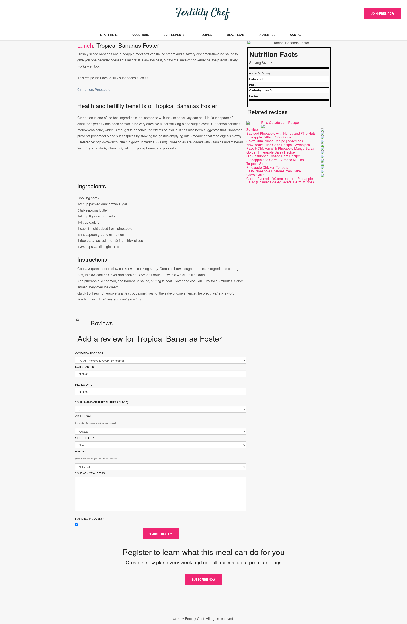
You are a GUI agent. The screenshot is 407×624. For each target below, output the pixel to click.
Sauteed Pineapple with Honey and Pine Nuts (280, 133)
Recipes (205, 35)
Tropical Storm (257, 163)
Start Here (109, 35)
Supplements (174, 35)
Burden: (81, 451)
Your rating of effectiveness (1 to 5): (102, 402)
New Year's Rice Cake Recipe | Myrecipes (278, 144)
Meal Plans (236, 35)
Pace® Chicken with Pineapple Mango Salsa (280, 148)
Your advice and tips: (90, 473)
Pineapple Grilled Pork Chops (268, 137)
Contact (296, 35)
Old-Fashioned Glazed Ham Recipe (273, 156)
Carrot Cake (255, 174)
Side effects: (84, 438)
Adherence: (83, 416)
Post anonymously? (89, 518)
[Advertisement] (161, 170)
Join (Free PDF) (382, 13)
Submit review (160, 533)
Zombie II (253, 129)
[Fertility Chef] (26, 13)
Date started (84, 367)
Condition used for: (89, 353)
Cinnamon (85, 89)
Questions (140, 35)
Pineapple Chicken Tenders (267, 167)
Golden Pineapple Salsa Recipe (270, 152)
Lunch (85, 45)
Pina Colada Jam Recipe (280, 122)
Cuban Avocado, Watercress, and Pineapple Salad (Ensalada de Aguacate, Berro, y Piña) (280, 180)
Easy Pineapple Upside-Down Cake (273, 171)
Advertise (267, 35)
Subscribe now (203, 579)
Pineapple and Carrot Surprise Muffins (275, 159)
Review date (83, 384)
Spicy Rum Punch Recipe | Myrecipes (274, 140)
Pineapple (102, 89)
